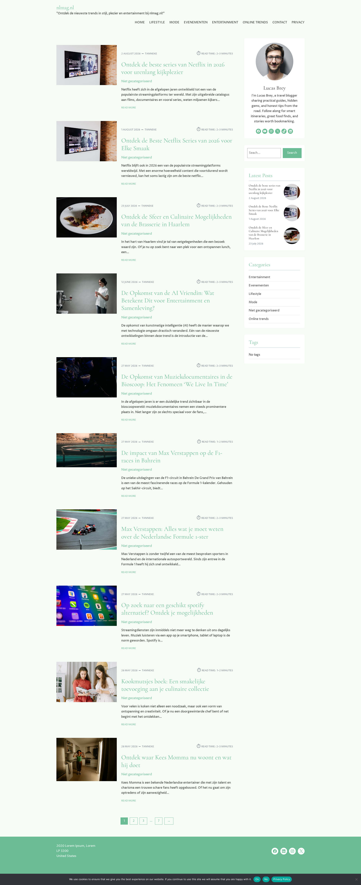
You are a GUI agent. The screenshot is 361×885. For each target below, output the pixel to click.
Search (292, 153)
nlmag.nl (65, 7)
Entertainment (259, 277)
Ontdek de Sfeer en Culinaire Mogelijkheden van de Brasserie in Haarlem (176, 220)
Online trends (259, 319)
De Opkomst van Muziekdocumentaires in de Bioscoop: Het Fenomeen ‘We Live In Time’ (176, 380)
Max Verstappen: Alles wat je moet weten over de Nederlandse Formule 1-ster (172, 532)
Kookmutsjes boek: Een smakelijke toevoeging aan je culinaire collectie (165, 685)
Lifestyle (255, 294)
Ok (257, 879)
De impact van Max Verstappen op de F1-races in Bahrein (171, 456)
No (266, 879)
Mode (253, 302)
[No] (356, 879)
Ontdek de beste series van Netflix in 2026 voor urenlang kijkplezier (173, 68)
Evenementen (259, 285)
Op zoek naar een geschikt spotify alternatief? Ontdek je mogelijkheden (167, 608)
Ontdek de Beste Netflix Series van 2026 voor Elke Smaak (176, 144)
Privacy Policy (281, 879)
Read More (128, 108)
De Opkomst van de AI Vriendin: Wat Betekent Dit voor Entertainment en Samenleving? (167, 300)
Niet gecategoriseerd (136, 81)
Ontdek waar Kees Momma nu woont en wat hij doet (176, 761)
